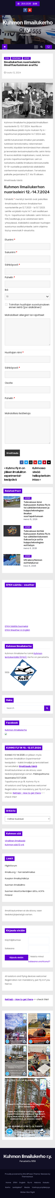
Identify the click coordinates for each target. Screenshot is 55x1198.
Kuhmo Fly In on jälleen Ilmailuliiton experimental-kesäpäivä (15, 473)
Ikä (6, 290)
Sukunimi (11, 252)
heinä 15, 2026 (30, 519)
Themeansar (27, 1176)
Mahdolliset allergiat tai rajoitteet (24, 315)
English (22, 1182)
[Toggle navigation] (36, 47)
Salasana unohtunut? (39, 961)
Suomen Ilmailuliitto (15, 884)
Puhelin (10, 277)
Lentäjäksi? (17, 1187)
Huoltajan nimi (14, 352)
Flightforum (11, 865)
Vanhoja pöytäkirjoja (41, 1187)
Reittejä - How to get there (27, 793)
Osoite (9, 383)
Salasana (9, 948)
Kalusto (46, 1182)
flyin (7, 58)
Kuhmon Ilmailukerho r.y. (27, 1156)
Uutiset (26, 58)
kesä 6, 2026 (30, 566)
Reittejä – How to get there (19, 999)
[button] (42, 47)
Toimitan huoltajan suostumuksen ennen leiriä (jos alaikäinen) (29, 306)
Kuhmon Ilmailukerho (16, 730)
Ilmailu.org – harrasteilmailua (20, 872)
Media (27, 1187)
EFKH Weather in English (17, 630)
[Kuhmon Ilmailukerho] (6, 733)
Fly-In (30, 1182)
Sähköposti (12, 264)
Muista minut (37, 956)
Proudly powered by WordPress (19, 1174)
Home (8, 1182)
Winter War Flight (27, 1192)
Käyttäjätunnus (13, 940)
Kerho (7, 1187)
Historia (37, 1182)
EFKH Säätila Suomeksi (16, 626)
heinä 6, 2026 (30, 548)
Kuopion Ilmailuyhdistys (17, 878)
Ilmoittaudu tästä (28, 766)
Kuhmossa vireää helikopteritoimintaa (41, 473)
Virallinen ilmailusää (15, 840)
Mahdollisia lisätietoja (17, 413)
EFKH (15, 1182)
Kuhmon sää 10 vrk (14, 844)
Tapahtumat (16, 58)
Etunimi (10, 239)
